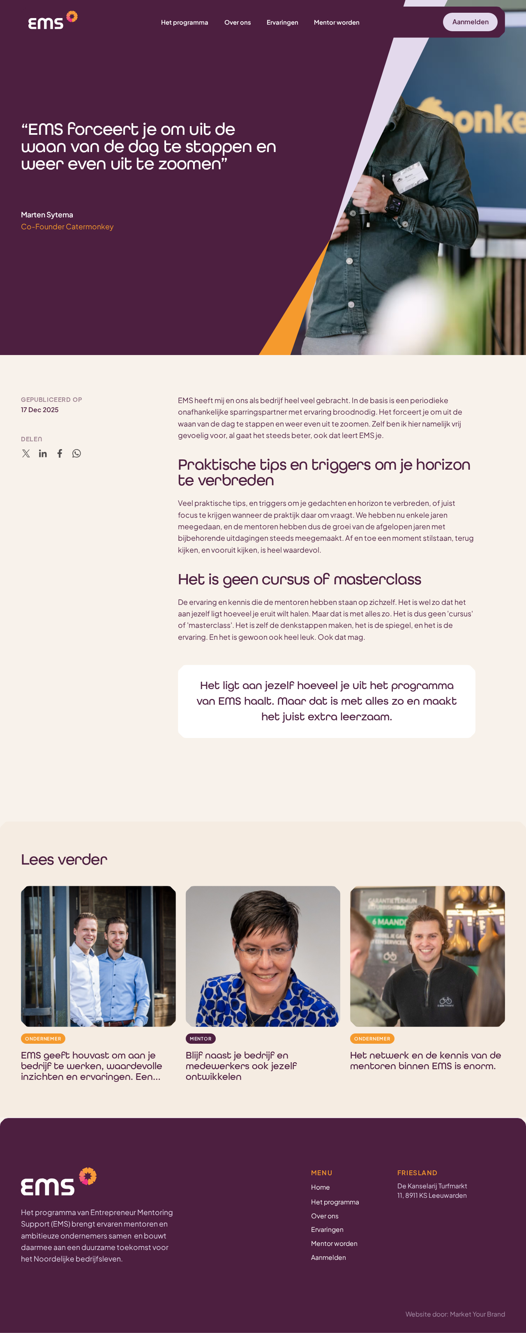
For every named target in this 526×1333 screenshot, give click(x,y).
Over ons (325, 1216)
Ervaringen (327, 1229)
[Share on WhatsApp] (77, 453)
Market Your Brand (477, 1314)
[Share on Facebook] (60, 453)
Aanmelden (328, 1257)
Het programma (335, 1202)
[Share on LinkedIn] (43, 453)
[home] (53, 20)
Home (320, 1187)
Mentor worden (334, 1243)
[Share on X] (26, 453)
